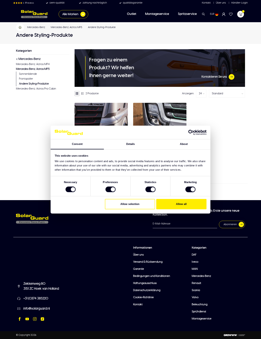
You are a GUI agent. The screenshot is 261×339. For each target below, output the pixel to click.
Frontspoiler (26, 78)
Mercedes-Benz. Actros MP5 (66, 27)
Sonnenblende (28, 74)
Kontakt (206, 3)
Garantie (138, 269)
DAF (194, 254)
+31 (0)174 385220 (35, 298)
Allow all (181, 204)
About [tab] (184, 144)
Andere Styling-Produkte (102, 27)
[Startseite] (20, 27)
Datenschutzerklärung (146, 290)
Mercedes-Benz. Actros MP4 (33, 64)
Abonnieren (230, 224)
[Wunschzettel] (231, 14)
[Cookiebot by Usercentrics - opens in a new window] (190, 132)
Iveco (195, 262)
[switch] (110, 189)
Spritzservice (187, 14)
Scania (196, 290)
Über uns (220, 3)
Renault (196, 283)
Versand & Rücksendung (147, 262)
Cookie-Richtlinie (143, 297)
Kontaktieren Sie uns (214, 76)
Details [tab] (130, 144)
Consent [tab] (77, 144)
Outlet (131, 14)
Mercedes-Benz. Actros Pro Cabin (36, 88)
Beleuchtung (199, 304)
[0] (240, 14)
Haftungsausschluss (145, 283)
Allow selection (129, 204)
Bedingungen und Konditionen (151, 276)
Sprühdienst (199, 311)
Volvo (195, 297)
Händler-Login (239, 3)
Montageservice (157, 14)
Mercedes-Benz (36, 27)
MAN (195, 269)
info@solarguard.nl (36, 308)
